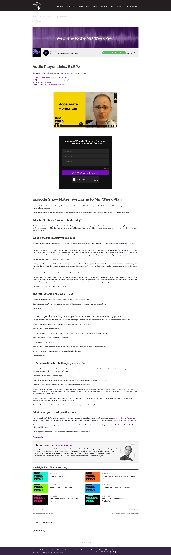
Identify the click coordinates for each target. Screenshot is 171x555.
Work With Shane (107, 6)
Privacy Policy (95, 549)
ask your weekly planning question (124, 418)
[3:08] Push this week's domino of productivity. (49, 85)
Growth (50, 549)
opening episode (53, 226)
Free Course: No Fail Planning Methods (114, 53)
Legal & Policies (104, 549)
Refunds (113, 549)
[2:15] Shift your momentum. (42, 82)
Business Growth (83, 6)
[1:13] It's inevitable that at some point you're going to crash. (53, 80)
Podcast (95, 6)
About (119, 6)
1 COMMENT (64, 17)
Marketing (70, 6)
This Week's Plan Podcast (40, 17)
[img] (135, 53)
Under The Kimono (130, 6)
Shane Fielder (55, 17)
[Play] (46, 53)
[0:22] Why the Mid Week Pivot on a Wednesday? (50, 77)
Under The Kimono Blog (76, 549)
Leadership (60, 6)
